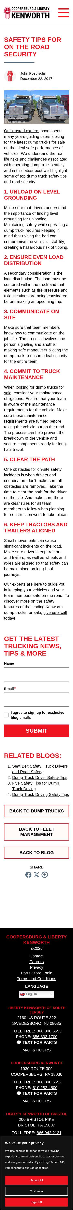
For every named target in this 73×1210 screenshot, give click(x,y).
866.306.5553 (49, 1031)
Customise (36, 1191)
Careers (36, 961)
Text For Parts (40, 1042)
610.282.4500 (45, 1087)
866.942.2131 (49, 1133)
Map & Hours (37, 1050)
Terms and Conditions (36, 978)
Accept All (36, 1180)
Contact (37, 956)
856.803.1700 (45, 1036)
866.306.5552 (49, 1082)
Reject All (36, 1202)
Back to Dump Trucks (36, 810)
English (31, 994)
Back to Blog (36, 852)
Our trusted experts (21, 131)
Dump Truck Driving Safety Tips (40, 794)
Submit (36, 731)
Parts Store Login (36, 973)
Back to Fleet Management (36, 832)
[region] (36, 1173)
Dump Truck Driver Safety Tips (39, 777)
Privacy (36, 967)
